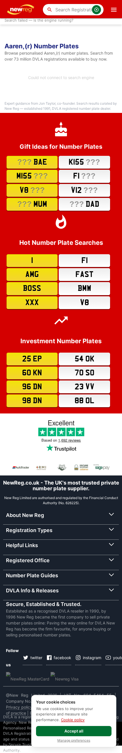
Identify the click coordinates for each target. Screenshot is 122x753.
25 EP (32, 359)
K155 (84, 162)
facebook (62, 657)
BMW (84, 288)
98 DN (32, 401)
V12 (84, 190)
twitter (36, 657)
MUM (32, 204)
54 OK (84, 359)
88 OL (84, 401)
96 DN (32, 387)
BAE (32, 162)
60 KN (32, 373)
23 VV (84, 387)
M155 (32, 175)
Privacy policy (19, 707)
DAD (84, 204)
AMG (32, 274)
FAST (84, 274)
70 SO (84, 373)
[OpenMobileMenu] (114, 10)
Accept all (73, 731)
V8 (32, 190)
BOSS (32, 288)
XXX (32, 303)
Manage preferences (73, 740)
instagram (92, 657)
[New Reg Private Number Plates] (21, 9)
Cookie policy (73, 719)
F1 (84, 175)
